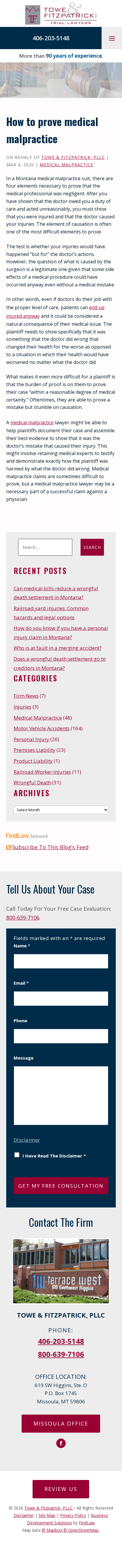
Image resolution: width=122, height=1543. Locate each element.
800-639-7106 (22, 917)
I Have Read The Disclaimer (54, 1156)
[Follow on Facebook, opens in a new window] (61, 1443)
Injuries (22, 706)
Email (21, 983)
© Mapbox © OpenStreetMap (70, 1530)
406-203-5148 (51, 38)
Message (23, 1058)
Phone (20, 1020)
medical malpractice (32, 422)
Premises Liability (34, 749)
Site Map (46, 1515)
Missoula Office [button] (60, 1423)
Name (22, 946)
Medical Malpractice (66, 164)
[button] (112, 38)
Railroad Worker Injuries (42, 771)
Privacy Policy (73, 1515)
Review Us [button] (60, 1488)
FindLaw (87, 1523)
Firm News (26, 695)
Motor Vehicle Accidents (42, 728)
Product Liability (33, 760)
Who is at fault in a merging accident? (58, 647)
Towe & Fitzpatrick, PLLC (73, 157)
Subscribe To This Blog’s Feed (50, 847)
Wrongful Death (32, 782)
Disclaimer (27, 1139)
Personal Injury (31, 739)
